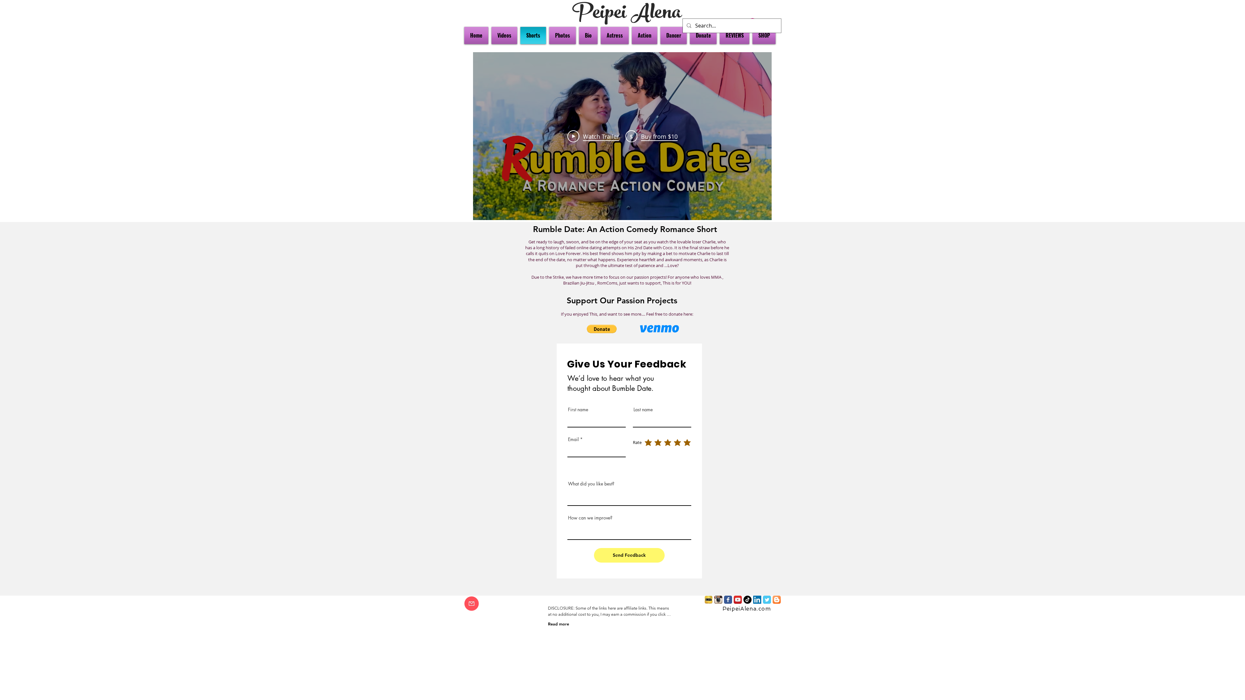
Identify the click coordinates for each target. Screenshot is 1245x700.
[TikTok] (747, 600)
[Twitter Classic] (767, 600)
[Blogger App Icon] (777, 600)
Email (573, 439)
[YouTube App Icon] (738, 600)
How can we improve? (590, 518)
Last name (643, 409)
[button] (602, 329)
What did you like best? (591, 484)
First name (578, 409)
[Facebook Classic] (728, 600)
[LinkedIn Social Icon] (757, 600)
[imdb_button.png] (709, 600)
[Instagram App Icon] (718, 600)
